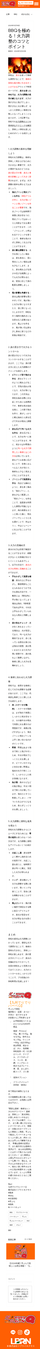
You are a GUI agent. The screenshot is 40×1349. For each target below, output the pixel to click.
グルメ (18, 1225)
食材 (11, 1225)
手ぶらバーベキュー (16, 1221)
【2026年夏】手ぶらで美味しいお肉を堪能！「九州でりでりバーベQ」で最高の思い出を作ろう (20, 1264)
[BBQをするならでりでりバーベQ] (20, 1251)
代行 (28, 1221)
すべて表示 (28, 1239)
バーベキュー (14, 1217)
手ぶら (24, 1217)
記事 (8, 14)
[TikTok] (27, 1332)
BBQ (15, 14)
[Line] (13, 1332)
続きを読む (25, 14)
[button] (20, 1023)
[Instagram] (20, 1332)
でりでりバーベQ (22, 1212)
